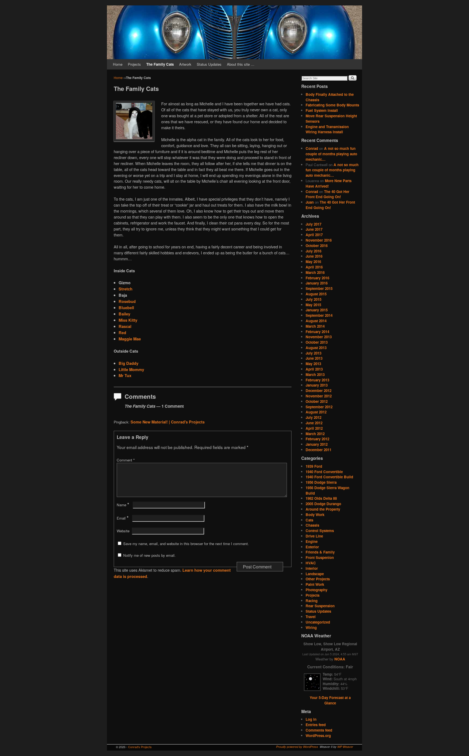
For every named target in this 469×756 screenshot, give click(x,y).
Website (123, 530)
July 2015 (313, 299)
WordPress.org (318, 735)
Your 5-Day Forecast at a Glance (330, 700)
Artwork (185, 64)
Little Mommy (131, 369)
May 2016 (313, 261)
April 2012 (314, 428)
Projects (134, 64)
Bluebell (126, 307)
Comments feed (319, 730)
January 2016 (317, 283)
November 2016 (319, 240)
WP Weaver (345, 747)
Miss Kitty (128, 320)
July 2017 (313, 224)
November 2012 (319, 395)
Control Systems (320, 530)
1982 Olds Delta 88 (321, 498)
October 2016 (317, 245)
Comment (126, 460)
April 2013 (314, 369)
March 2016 (315, 272)
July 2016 (313, 251)
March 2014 (315, 326)
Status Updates (209, 64)
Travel (311, 616)
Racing (312, 600)
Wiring (311, 627)
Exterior (312, 546)
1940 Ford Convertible (324, 471)
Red (122, 332)
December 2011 (318, 449)
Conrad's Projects (140, 747)
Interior (312, 568)
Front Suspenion (320, 557)
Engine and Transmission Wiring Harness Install (327, 129)
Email (123, 518)
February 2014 (317, 331)
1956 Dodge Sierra (321, 482)
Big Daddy (128, 363)
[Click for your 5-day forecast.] (311, 689)
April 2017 (314, 234)
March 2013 (315, 374)
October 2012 (317, 401)
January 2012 (317, 444)
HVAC (311, 562)
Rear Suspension (320, 605)
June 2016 (314, 256)
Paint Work (315, 584)
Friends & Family (320, 552)
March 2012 (315, 433)
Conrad (312, 148)
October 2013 (317, 342)
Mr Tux (125, 375)
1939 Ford (314, 466)
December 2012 (318, 390)
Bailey (124, 314)
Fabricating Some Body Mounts (332, 104)
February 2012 (317, 438)
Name (123, 504)
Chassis (312, 525)
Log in (311, 719)
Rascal (125, 326)
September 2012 (319, 406)
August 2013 (316, 347)
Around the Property (323, 509)
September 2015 (319, 288)
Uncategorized (318, 622)
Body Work (315, 514)
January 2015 (317, 309)
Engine (312, 541)
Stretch (125, 289)
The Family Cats (160, 64)
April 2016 (314, 267)
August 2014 (316, 320)
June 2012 (314, 422)
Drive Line (314, 536)
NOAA (339, 659)
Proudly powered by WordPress (297, 747)
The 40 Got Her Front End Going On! (327, 194)
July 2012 (313, 417)
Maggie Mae (130, 338)
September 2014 (319, 315)
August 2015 (316, 293)
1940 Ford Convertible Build (329, 476)
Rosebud (127, 301)
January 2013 (317, 385)
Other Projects (318, 578)
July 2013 (313, 353)
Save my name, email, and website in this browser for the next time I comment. (186, 543)
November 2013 (319, 336)
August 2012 (316, 412)
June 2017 (314, 229)
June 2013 (314, 358)
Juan (310, 202)
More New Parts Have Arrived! (328, 183)
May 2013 (313, 363)
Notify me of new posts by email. (149, 555)
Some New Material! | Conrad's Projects (168, 422)
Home (117, 64)
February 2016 (317, 277)
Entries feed (316, 724)
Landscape (315, 573)
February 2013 (317, 379)
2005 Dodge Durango (323, 503)
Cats (309, 520)
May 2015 (313, 304)
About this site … (240, 64)
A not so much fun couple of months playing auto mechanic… (331, 154)
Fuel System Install (322, 110)
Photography (316, 589)
